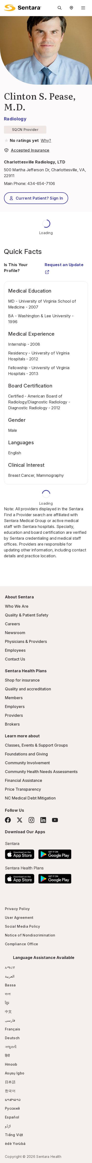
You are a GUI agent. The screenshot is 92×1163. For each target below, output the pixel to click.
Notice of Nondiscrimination (30, 935)
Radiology (15, 118)
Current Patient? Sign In (39, 198)
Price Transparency (23, 789)
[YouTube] (55, 820)
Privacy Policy (17, 909)
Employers (15, 706)
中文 (8, 1011)
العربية (9, 976)
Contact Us (15, 659)
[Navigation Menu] (83, 8)
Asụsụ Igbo (14, 1073)
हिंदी (7, 1055)
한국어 (10, 1091)
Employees (15, 650)
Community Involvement (27, 762)
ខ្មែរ (7, 1003)
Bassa (10, 985)
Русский (12, 1108)
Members (14, 697)
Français (12, 1029)
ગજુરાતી (10, 1047)
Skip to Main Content (7, 7)
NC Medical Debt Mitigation (30, 798)
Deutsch (12, 1038)
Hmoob (11, 1064)
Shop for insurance (22, 680)
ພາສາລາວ (13, 1099)
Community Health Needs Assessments (41, 771)
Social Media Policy (22, 926)
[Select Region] (71, 8)
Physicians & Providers (26, 641)
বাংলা (8, 994)
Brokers (12, 724)
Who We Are (16, 606)
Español (12, 1117)
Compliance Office (21, 944)
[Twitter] (20, 820)
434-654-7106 (41, 183)
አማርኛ (10, 967)
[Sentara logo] (22, 8)
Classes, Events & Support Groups (36, 745)
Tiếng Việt (14, 1135)
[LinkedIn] (43, 820)
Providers (14, 715)
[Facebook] (8, 820)
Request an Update (64, 264)
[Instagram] (31, 820)
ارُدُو (8, 1126)
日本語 (10, 1082)
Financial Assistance (23, 780)
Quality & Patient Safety (26, 615)
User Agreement (19, 917)
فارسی (10, 1020)
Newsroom (15, 632)
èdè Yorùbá (15, 1143)
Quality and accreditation (28, 688)
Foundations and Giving (26, 754)
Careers (12, 623)
